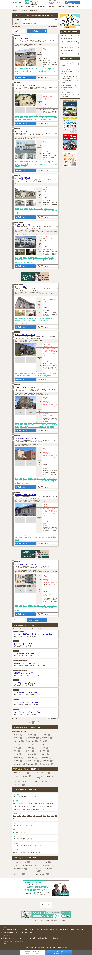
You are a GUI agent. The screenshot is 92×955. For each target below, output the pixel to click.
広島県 (18, 44)
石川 (21, 825)
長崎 (21, 852)
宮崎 (31, 852)
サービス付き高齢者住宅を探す (49, 929)
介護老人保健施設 (20, 781)
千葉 (44, 816)
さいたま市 (39, 816)
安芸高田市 (32, 754)
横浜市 (19, 816)
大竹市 (31, 751)
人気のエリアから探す (77, 929)
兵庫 (21, 839)
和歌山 (31, 839)
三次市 (45, 747)
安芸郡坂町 (18, 760)
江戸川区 (46, 803)
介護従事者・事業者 (44, 920)
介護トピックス (64, 53)
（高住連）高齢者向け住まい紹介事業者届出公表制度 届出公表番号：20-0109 (46, 947)
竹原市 (17, 744)
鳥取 (21, 845)
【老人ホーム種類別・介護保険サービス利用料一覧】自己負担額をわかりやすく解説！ (69, 94)
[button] (35, 20)
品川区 (43, 806)
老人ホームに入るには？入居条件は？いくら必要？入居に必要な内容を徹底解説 (69, 63)
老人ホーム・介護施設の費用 (68, 38)
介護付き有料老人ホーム (21, 772)
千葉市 (48, 816)
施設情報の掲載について (44, 938)
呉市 (44, 741)
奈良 (24, 839)
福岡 (14, 852)
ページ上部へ (47, 904)
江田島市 (45, 754)
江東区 (36, 803)
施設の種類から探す (41, 6)
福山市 (17, 747)
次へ (41, 722)
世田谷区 (29, 806)
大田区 (27, 803)
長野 (31, 825)
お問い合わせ (5, 938)
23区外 (42, 809)
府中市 (31, 747)
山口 (27, 845)
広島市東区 (32, 734)
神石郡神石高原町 (47, 764)
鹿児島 (35, 852)
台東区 (39, 806)
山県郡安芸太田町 (33, 760)
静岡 (17, 832)
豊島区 (33, 809)
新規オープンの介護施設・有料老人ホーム (69, 42)
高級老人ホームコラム (27, 932)
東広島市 (45, 751)
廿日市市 (17, 754)
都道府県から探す (29, 6)
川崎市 (24, 816)
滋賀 (27, 839)
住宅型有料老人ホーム (19, 222)
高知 (41, 845)
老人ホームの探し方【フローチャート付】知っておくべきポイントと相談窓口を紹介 (69, 71)
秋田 (29, 796)
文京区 (24, 806)
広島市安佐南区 (22, 44)
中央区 (14, 809)
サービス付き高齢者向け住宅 (18, 631)
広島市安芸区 (18, 741)
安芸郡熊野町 (46, 757)
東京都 (14, 803)
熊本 (24, 852)
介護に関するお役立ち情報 (67, 50)
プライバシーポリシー (17, 938)
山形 (32, 796)
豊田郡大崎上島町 (19, 764)
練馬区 (41, 803)
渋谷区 (51, 806)
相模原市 (29, 816)
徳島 (31, 845)
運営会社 (55, 938)
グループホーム (17, 35)
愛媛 (38, 845)
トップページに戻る (18, 6)
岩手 (22, 796)
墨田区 (32, 803)
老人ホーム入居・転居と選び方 (68, 47)
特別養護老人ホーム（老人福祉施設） (20, 660)
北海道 (14, 796)
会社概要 (3, 944)
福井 (24, 825)
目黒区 (19, 809)
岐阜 (21, 832)
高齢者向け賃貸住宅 (20, 868)
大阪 (14, 839)
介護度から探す (61, 6)
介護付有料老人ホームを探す (14, 929)
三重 (24, 832)
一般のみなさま (35, 920)
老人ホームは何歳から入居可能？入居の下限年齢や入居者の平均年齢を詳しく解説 (69, 87)
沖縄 (39, 852)
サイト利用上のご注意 (30, 938)
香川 (34, 845)
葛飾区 (34, 806)
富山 (17, 825)
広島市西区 (18, 737)
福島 (35, 796)
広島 (14, 845)
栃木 (52, 816)
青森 (18, 796)
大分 (27, 852)
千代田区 (52, 803)
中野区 (22, 803)
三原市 (31, 744)
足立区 (38, 809)
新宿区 (24, 809)
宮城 (25, 796)
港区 (47, 806)
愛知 (14, 832)
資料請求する (21, 77)
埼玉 (34, 816)
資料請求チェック (13, 41)
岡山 (17, 845)
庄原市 (17, 751)
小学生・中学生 (62, 920)
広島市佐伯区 (32, 741)
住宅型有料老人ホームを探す (32, 929)
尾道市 (45, 744)
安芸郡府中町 (18, 757)
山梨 (27, 825)
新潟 (14, 825)
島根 (24, 845)
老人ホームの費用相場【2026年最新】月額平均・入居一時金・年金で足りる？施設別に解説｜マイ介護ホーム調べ (69, 79)
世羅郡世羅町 (32, 764)
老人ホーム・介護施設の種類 (68, 35)
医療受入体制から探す (73, 6)
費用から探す (52, 6)
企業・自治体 (54, 920)
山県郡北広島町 (47, 760)
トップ (28, 920)
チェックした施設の (32, 31)
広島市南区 (46, 734)
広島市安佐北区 (47, 737)
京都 (17, 839)
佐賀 (17, 852)
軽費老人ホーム (19, 784)
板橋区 (28, 809)
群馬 (56, 816)
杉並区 (14, 806)
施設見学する (43, 77)
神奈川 (14, 816)
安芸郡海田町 (32, 757)
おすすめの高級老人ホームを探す (10, 932)
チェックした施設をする (58, 952)
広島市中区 (18, 734)
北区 (18, 803)
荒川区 (19, 806)
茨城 (14, 819)
